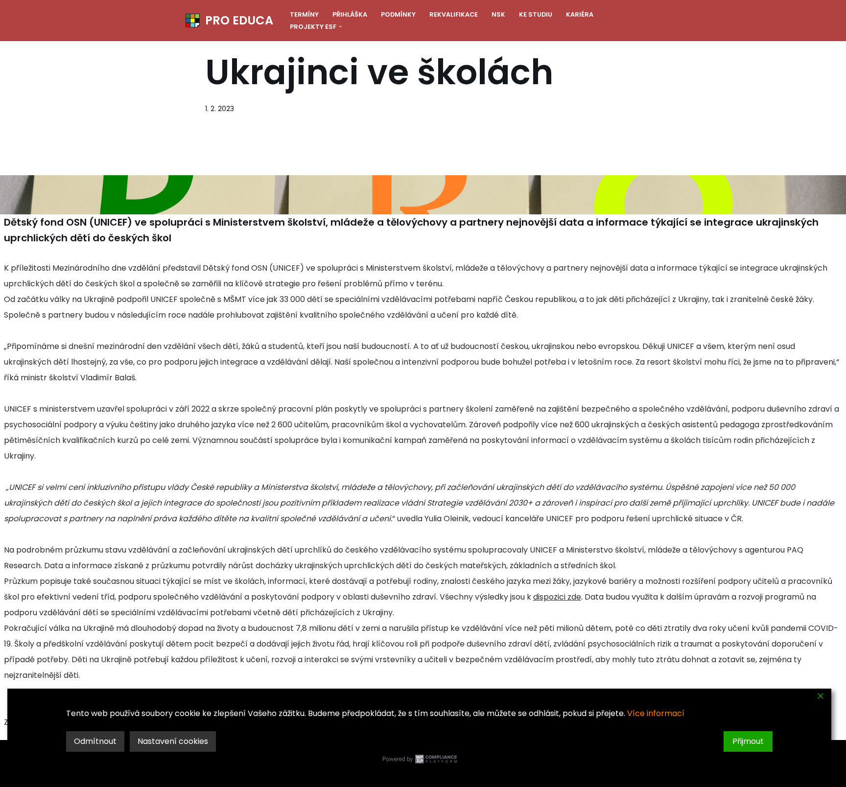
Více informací (655, 713)
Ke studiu (535, 14)
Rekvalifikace (453, 14)
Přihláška (349, 14)
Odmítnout (95, 741)
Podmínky (398, 14)
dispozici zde (557, 596)
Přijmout (748, 741)
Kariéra (579, 14)
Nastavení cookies (173, 741)
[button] (340, 26)
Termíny (304, 14)
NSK (498, 14)
